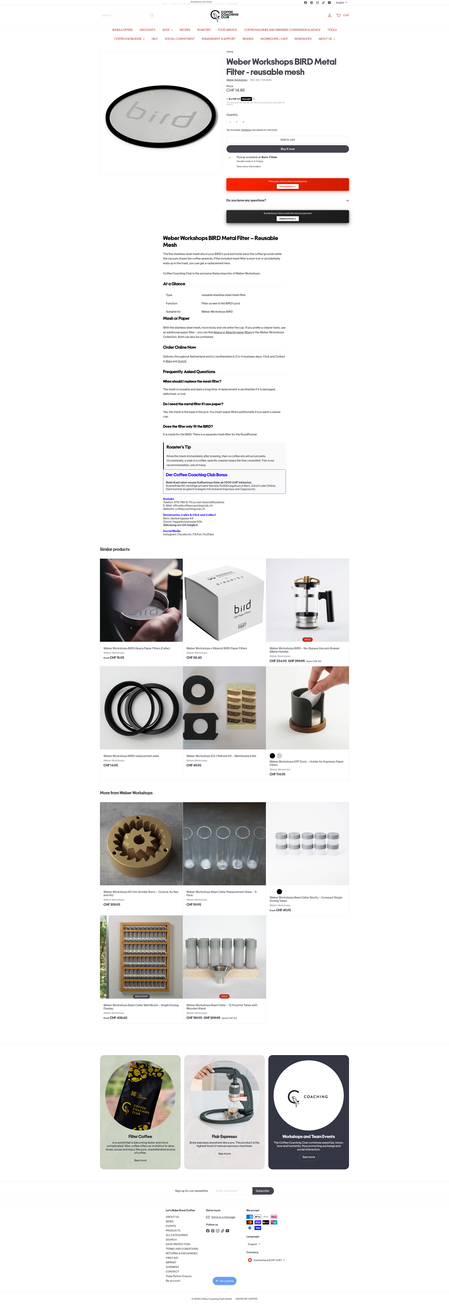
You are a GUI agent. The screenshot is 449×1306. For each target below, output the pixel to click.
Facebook (184, 534)
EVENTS (171, 1226)
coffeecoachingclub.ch (190, 509)
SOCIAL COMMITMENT (180, 39)
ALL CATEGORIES (177, 1235)
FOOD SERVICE (227, 30)
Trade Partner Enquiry (179, 1276)
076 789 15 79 (183, 502)
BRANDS (248, 39)
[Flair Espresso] (224, 1095)
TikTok (197, 534)
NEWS (170, 1221)
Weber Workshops (136, 793)
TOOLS (332, 30)
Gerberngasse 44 (181, 518)
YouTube (208, 534)
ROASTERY (204, 30)
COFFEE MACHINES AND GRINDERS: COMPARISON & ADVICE (282, 30)
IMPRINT (171, 1262)
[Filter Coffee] (140, 1095)
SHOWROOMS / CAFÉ (274, 39)
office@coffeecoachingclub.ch (193, 505)
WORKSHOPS (303, 39)
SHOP (166, 30)
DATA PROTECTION (178, 1244)
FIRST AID (172, 1258)
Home (229, 51)
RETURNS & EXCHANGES (181, 1253)
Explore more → (288, 186)
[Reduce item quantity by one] (230, 122)
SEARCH (171, 1239)
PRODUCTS (173, 1230)
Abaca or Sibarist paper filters (232, 332)
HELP (155, 39)
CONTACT (172, 1271)
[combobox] (128, 15)
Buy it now (288, 149)
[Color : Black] (279, 891)
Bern (169, 361)
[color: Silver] (279, 756)
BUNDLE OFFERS (122, 30)
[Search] (152, 15)
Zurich (182, 361)
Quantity (232, 114)
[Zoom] (161, 113)
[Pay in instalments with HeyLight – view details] (253, 99)
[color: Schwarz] (272, 756)
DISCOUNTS (147, 30)
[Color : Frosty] (272, 891)
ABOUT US (325, 39)
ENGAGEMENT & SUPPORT (219, 39)
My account (173, 1280)
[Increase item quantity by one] (243, 122)
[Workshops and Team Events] (309, 1095)
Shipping (246, 130)
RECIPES (185, 30)
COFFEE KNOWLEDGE (128, 39)
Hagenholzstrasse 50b (187, 521)
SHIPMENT (172, 1267)
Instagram (169, 534)
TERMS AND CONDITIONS (182, 1248)
